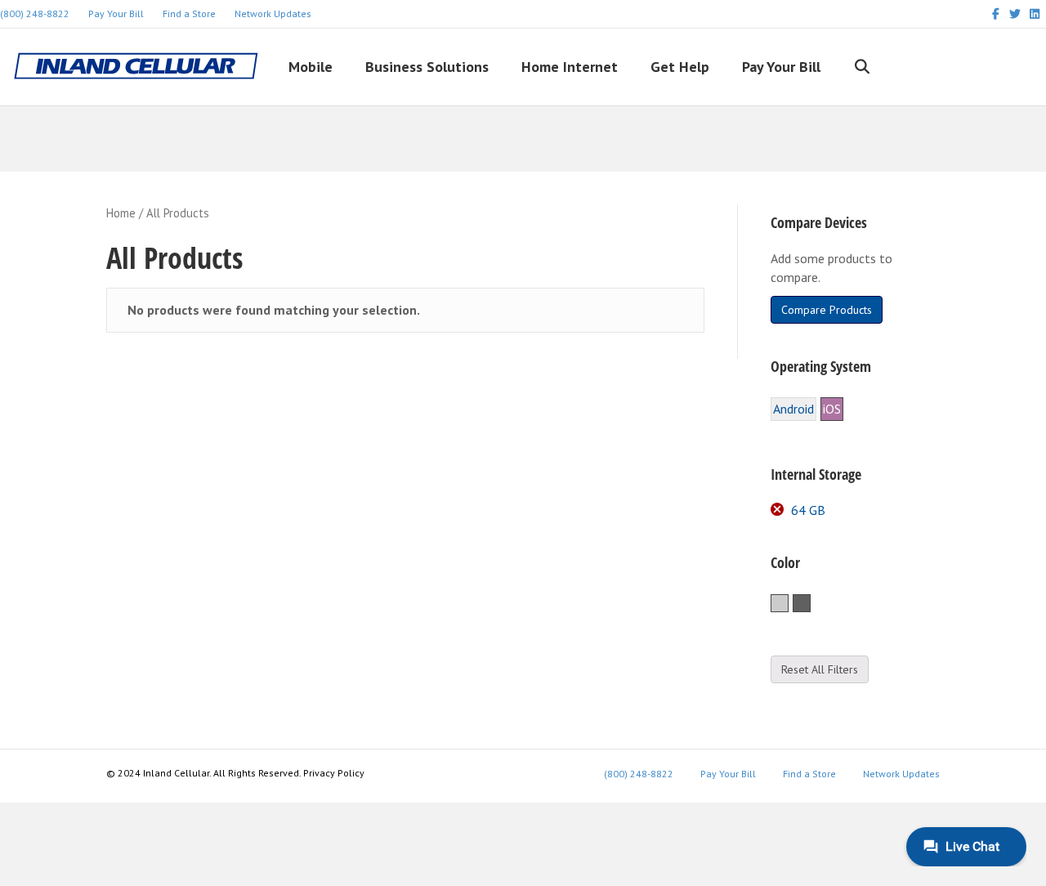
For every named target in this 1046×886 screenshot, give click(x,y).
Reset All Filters (819, 669)
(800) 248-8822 (638, 773)
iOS (832, 408)
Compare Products (826, 309)
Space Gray (810, 604)
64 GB (808, 510)
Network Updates (273, 13)
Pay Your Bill (116, 13)
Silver (788, 604)
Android (793, 408)
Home (121, 213)
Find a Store (189, 13)
